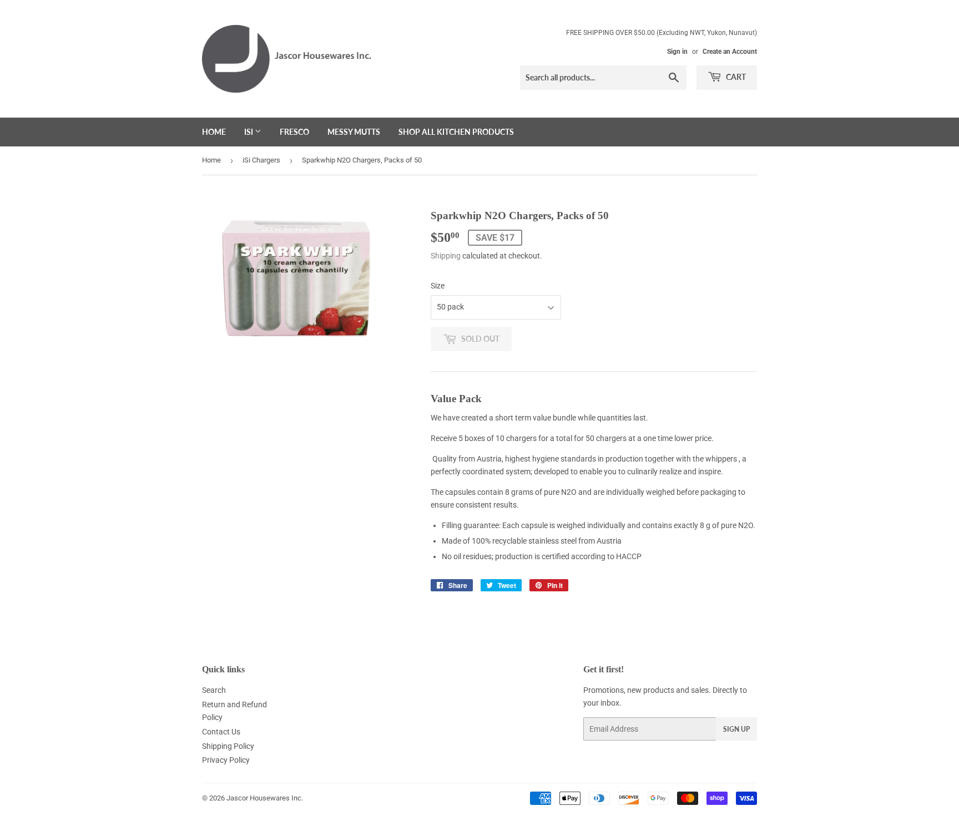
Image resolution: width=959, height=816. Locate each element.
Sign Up (736, 729)
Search (214, 690)
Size (438, 285)
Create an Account (730, 51)
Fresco (294, 131)
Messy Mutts (353, 131)
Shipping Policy (228, 746)
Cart (735, 77)
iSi (249, 131)
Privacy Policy (226, 760)
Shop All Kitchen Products (456, 131)
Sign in (677, 51)
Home (214, 131)
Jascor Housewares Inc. (264, 798)
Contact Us (221, 731)
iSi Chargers (261, 160)
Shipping (446, 255)
